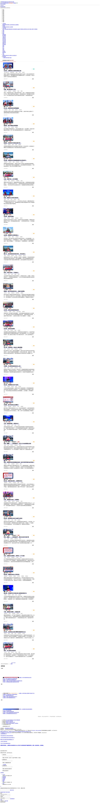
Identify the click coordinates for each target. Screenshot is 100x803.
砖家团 (3, 25)
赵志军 (6, 516)
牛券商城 (35, 29)
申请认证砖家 (8, 723)
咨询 (3, 783)
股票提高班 (11, 29)
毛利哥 (6, 214)
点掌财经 (4, 23)
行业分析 (4, 41)
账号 (1, 793)
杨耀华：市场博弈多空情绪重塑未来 (9, 679)
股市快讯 (13, 24)
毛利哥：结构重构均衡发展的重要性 (25, 709)
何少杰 (6, 106)
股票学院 (11, 728)
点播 (10, 24)
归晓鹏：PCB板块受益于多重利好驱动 (10, 694)
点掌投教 (11, 721)
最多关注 (7, 55)
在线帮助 (17, 24)
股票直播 (4, 24)
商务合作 (11, 722)
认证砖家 (11, 26)
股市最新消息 (7, 728)
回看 (7, 24)
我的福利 (4, 777)
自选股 (3, 778)
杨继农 (6, 289)
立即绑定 (2, 772)
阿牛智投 (4, 56)
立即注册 (6, 800)
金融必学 (19, 29)
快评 (3, 32)
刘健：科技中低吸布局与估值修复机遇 (10, 678)
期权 (3, 48)
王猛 (4, 177)
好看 (3, 31)
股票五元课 (23, 29)
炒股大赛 (14, 55)
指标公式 (4, 43)
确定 (11, 790)
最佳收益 (4, 55)
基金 (10, 57)
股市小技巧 (27, 29)
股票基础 (4, 34)
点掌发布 (16, 723)
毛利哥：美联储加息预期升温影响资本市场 (11, 681)
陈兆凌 (6, 479)
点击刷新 (4, 764)
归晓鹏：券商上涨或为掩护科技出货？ (10, 696)
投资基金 (4, 44)
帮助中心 (7, 722)
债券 (3, 45)
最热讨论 (11, 55)
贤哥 (6, 270)
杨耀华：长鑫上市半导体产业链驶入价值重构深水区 (12, 680)
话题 (3, 30)
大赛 (3, 54)
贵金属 (3, 51)
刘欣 (6, 554)
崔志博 (6, 591)
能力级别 (4, 35)
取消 (13, 790)
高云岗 (6, 383)
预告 (9, 24)
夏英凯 (6, 123)
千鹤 (6, 610)
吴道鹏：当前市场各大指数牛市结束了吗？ (27, 693)
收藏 (33, 78)
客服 (3, 781)
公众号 (3, 774)
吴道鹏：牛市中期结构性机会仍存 (25, 677)
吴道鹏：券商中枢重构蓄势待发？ (9, 697)
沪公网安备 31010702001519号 (5, 732)
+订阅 (9, 87)
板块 (9, 57)
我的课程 (4, 776)
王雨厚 (6, 364)
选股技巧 (4, 37)
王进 (6, 421)
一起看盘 (4, 57)
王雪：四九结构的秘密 (7, 710)
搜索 (11, 663)
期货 (3, 46)
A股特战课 (6, 29)
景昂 (6, 460)
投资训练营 (15, 29)
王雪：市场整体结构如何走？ (8, 695)
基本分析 (4, 40)
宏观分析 (4, 42)
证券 (1, 684)
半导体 (2, 668)
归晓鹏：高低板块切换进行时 (8, 711)
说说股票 (4, 26)
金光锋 (6, 158)
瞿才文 (6, 252)
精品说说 (7, 26)
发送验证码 (12, 798)
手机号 (1, 796)
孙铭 (6, 196)
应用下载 (7, 721)
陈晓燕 (6, 141)
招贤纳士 (13, 723)
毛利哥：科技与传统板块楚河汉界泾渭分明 (11, 712)
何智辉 (6, 403)
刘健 (6, 87)
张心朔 (6, 345)
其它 (3, 53)
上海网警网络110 (3, 733)
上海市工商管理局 (3, 741)
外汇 (3, 47)
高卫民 (6, 630)
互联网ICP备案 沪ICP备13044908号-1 (7, 730)
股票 (7, 57)
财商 (3, 33)
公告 (14, 722)
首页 (3, 29)
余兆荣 (6, 233)
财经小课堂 (32, 29)
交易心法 (4, 36)
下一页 (14, 662)
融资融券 (4, 52)
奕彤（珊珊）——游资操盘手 (10, 441)
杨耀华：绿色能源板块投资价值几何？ (10, 713)
